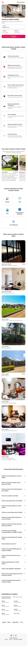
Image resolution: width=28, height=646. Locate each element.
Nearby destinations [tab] (6, 597)
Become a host (21, 2)
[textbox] (7, 32)
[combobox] (13, 27)
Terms (10, 639)
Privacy (6, 639)
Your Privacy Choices (17, 639)
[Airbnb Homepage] (3, 2)
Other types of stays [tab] (17, 597)
